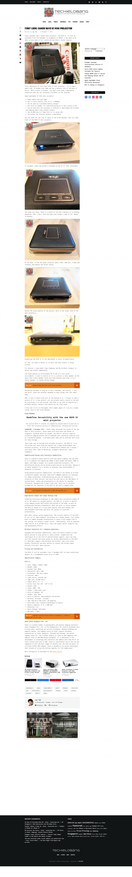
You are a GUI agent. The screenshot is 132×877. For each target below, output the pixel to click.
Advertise (46, 1)
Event (87, 22)
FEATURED (32, 1)
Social (93, 834)
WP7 (101, 836)
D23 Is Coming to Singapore (94, 85)
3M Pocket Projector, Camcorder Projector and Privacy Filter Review (32, 671)
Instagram (53, 705)
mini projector (48, 690)
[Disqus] (52, 759)
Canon (38, 688)
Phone (69, 831)
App (76, 823)
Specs (45, 693)
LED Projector (36, 690)
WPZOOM (81, 861)
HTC (99, 826)
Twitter (69, 836)
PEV (69, 22)
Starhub (100, 834)
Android (71, 823)
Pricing (73, 690)
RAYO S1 (38, 693)
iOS (74, 828)
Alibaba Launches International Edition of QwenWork (94, 64)
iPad (77, 828)
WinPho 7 (97, 836)
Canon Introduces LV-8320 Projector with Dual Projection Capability (70, 671)
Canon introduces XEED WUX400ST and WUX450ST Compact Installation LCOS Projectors (51, 671)
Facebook (40, 705)
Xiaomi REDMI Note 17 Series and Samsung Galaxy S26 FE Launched (95, 76)
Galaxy (87, 826)
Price (65, 690)
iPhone (81, 828)
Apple (80, 823)
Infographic (70, 828)
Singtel (80, 834)
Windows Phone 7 (87, 836)
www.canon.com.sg (56, 651)
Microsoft (89, 828)
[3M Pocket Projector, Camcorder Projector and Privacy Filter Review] (33, 663)
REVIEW (91, 831)
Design (82, 22)
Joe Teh (34, 31)
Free (84, 826)
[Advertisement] (95, 35)
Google (94, 826)
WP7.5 (104, 836)
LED (27, 690)
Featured (65, 688)
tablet (105, 834)
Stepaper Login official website (35, 834)
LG (84, 828)
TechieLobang (66, 850)
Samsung (95, 831)
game (91, 826)
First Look (74, 688)
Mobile (56, 22)
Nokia (105, 828)
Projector (28, 693)
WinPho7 (93, 836)
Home (26, 1)
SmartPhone (87, 834)
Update (73, 836)
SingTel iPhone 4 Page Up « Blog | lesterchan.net (41, 826)
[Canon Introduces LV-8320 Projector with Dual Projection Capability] (70, 663)
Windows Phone (79, 836)
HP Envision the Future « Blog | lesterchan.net (40, 830)
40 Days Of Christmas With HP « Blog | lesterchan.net (42, 822)
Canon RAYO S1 (47, 688)
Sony (97, 834)
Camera (96, 822)
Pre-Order (73, 831)
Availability (29, 688)
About (39, 1)
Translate (98, 51)
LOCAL (49, 22)
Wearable (63, 22)
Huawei (102, 826)
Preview (58, 690)
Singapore (73, 834)
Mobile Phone (100, 828)
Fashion (75, 22)
